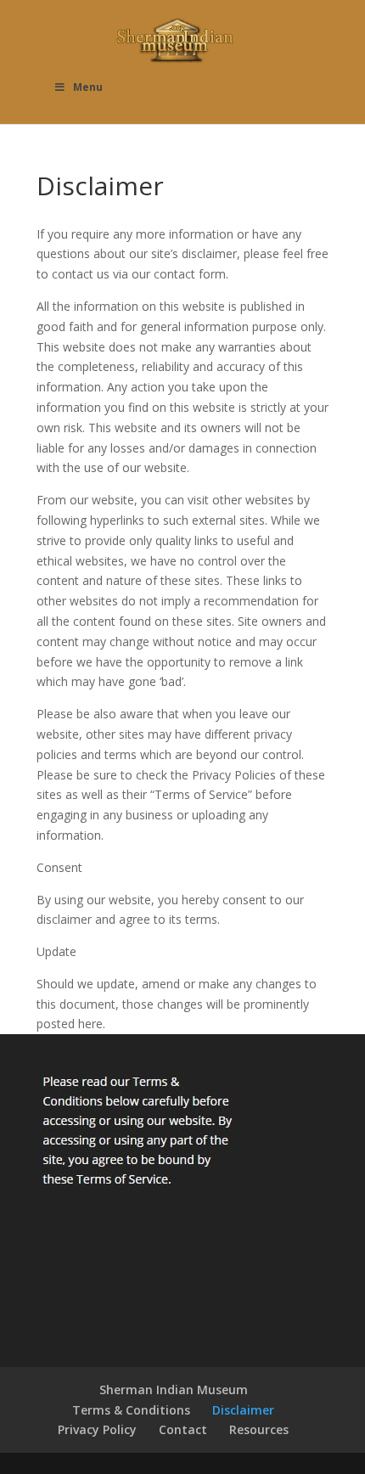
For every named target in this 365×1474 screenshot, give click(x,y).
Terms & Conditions (131, 1410)
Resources (259, 1429)
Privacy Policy (97, 1429)
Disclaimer (243, 1410)
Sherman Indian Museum (173, 1389)
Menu (88, 87)
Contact (183, 1429)
